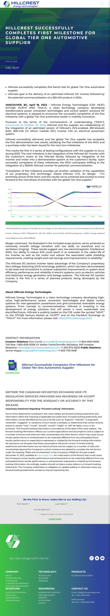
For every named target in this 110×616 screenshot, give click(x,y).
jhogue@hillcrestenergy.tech (39, 350)
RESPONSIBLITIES (13, 578)
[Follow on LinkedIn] (97, 558)
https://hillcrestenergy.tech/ (75, 318)
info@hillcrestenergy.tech (89, 592)
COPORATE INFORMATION (17, 586)
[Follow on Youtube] (102, 558)
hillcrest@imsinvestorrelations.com (38, 347)
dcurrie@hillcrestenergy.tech (60, 341)
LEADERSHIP (11, 581)
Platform (43, 578)
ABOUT (9, 575)
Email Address (42, 509)
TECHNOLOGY (47, 571)
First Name (23, 504)
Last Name (61, 504)
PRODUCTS (79, 571)
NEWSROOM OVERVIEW (49, 592)
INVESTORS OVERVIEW (16, 592)
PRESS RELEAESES (46, 595)
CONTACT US (80, 588)
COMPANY (12, 571)
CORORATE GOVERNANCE (17, 583)
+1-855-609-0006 (87, 602)
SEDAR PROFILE (13, 598)
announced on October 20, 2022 (25, 125)
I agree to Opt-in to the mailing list (56, 514)
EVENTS (42, 603)
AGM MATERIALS (13, 600)
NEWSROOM (46, 588)
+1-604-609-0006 (82, 595)
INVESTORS (13, 588)
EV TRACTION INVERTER (82, 575)
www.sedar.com (45, 455)
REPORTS (42, 598)
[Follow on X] (91, 558)
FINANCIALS (11, 595)
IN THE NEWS (44, 600)
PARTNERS (43, 581)
